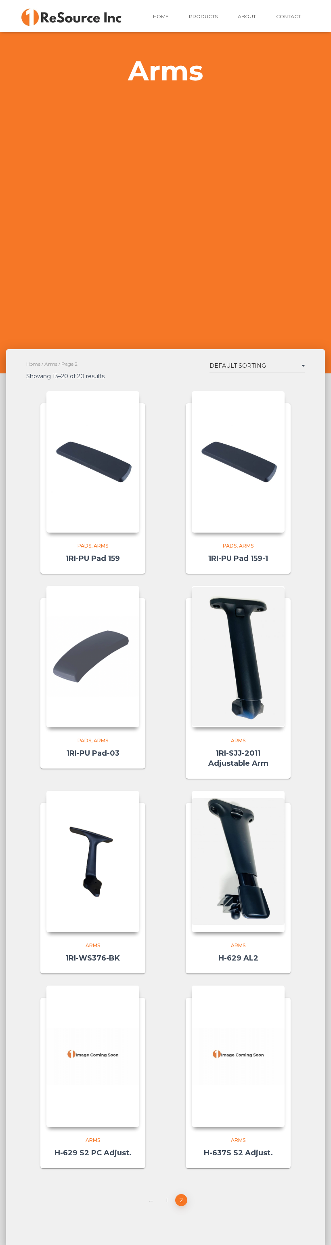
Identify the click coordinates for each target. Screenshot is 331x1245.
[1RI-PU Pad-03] (92, 656)
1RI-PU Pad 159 (93, 558)
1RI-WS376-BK (93, 958)
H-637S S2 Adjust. (238, 1152)
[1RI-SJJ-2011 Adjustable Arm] (238, 656)
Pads (84, 546)
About (247, 16)
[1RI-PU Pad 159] (92, 461)
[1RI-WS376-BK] (92, 861)
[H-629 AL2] (238, 861)
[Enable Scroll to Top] (315, 1229)
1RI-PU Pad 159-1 (238, 558)
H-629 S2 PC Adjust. (93, 1152)
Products (203, 16)
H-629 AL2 (238, 958)
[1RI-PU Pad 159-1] (238, 461)
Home (161, 16)
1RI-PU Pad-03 (93, 753)
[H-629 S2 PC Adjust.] (92, 1056)
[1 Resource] (71, 16)
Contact (288, 16)
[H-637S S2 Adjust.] (238, 1056)
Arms (50, 364)
